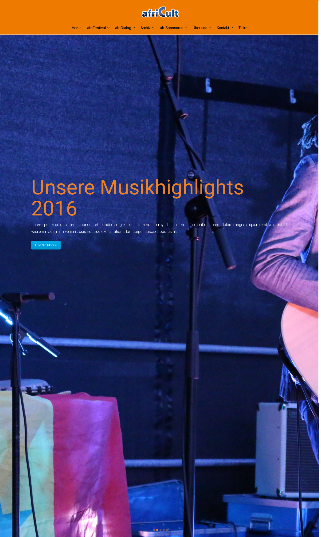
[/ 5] (33, 268)
